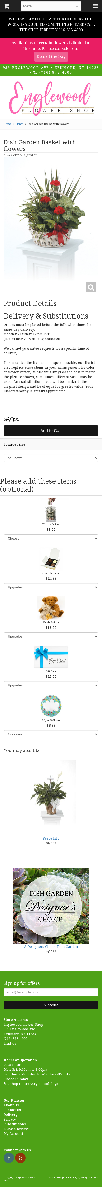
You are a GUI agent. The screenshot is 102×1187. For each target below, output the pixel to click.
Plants (19, 124)
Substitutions (15, 1124)
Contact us (12, 1110)
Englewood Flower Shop (51, 98)
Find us (10, 1043)
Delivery (11, 1115)
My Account (13, 1133)
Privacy (10, 1119)
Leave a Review (16, 1129)
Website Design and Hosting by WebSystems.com (73, 1177)
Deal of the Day (51, 56)
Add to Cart (51, 430)
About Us (11, 1105)
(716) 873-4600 (55, 72)
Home (7, 124)
